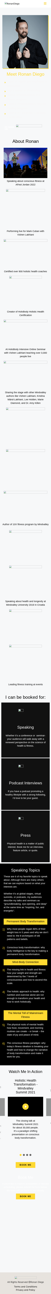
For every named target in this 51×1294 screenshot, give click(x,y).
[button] (21, 1155)
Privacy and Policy (25, 1290)
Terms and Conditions (25, 1286)
